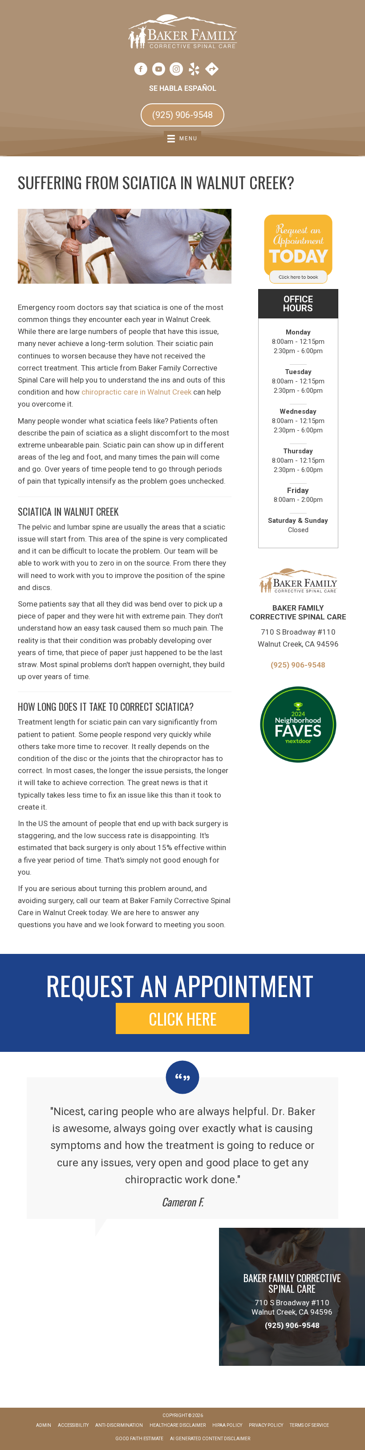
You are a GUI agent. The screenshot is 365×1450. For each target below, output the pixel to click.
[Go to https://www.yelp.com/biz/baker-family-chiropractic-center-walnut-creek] (194, 70)
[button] (182, 1018)
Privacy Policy (266, 1425)
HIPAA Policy (227, 1425)
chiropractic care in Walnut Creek (136, 391)
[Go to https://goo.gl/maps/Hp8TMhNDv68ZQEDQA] (212, 69)
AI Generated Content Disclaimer (210, 1438)
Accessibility (73, 1425)
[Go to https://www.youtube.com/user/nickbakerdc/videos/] (158, 70)
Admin (43, 1425)
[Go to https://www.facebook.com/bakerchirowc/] (140, 70)
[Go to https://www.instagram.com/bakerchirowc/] (176, 70)
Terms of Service (309, 1425)
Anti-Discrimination (119, 1425)
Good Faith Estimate (139, 1438)
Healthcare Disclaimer (178, 1425)
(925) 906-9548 (298, 664)
